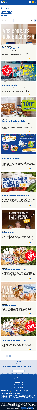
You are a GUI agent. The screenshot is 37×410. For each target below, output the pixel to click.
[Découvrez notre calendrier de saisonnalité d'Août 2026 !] (18, 182)
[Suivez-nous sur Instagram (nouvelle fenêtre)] (24, 391)
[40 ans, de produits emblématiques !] (18, 145)
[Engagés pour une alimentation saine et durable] (18, 107)
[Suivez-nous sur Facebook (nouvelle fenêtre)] (14, 391)
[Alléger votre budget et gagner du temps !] (18, 34)
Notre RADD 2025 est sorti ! (8, 232)
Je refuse (23, 408)
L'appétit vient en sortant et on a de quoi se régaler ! (14, 269)
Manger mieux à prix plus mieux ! (10, 85)
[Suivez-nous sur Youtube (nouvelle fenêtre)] (21, 391)
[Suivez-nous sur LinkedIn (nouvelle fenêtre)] (17, 391)
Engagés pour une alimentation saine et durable (13, 121)
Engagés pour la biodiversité (9, 305)
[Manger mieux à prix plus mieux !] (18, 72)
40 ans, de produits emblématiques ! (11, 158)
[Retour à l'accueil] (3, 1)
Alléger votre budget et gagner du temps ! (12, 48)
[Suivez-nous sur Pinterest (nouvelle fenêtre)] (27, 391)
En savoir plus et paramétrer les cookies (12, 408)
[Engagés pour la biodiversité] (18, 292)
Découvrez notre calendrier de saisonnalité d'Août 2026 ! (15, 195)
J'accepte (30, 408)
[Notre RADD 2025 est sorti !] (18, 219)
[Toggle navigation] (35, 2)
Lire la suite (32, 58)
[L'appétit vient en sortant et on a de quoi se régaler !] (18, 256)
